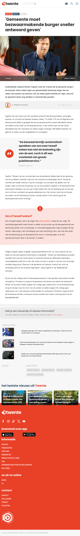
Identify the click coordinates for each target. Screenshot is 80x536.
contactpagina (57, 314)
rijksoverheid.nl (44, 221)
